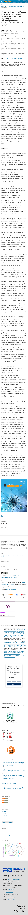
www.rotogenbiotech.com (14, 879)
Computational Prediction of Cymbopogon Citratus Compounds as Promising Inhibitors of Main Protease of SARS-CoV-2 (13, 770)
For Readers (4, 811)
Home (2, 4)
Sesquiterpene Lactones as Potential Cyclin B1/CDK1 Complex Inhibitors (12, 782)
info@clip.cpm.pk (10, 899)
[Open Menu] (1, 1)
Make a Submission (7, 822)
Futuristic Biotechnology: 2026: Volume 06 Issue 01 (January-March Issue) (15, 646)
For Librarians (5, 815)
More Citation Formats (7, 548)
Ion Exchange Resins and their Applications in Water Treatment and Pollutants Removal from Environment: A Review (13, 764)
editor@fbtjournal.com (11, 589)
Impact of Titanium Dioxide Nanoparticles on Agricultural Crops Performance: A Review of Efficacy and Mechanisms (13, 777)
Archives (7, 4)
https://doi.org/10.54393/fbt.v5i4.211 (13, 58)
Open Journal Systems (7, 835)
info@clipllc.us (9, 892)
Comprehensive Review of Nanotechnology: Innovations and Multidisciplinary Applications (13, 787)
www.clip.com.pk (11, 897)
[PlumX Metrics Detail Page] (7, 606)
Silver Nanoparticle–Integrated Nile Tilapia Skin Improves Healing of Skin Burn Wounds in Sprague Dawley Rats (14, 652)
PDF (5, 516)
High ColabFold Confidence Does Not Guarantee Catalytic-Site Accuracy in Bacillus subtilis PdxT (14, 643)
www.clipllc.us (11, 889)
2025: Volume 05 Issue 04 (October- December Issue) (12, 6)
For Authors (4, 813)
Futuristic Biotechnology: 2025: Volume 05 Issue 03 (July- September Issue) (14, 636)
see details (8, 616)
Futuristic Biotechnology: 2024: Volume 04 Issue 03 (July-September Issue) (14, 655)
